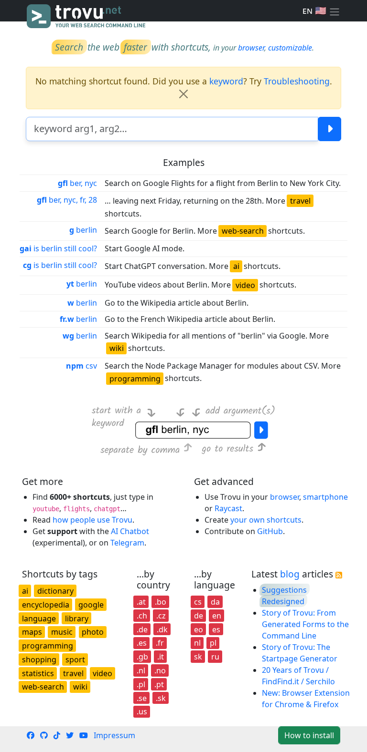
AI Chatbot (130, 531)
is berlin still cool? (58, 248)
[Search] (329, 129)
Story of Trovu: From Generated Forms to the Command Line (305, 624)
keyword (226, 81)
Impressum (114, 735)
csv (81, 366)
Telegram (127, 542)
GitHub (270, 531)
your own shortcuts (266, 520)
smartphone (325, 497)
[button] (334, 11)
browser (251, 47)
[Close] (183, 94)
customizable (290, 47)
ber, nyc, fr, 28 (67, 200)
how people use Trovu (92, 520)
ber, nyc (77, 183)
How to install (309, 735)
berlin (83, 230)
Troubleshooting (297, 81)
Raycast (228, 508)
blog (290, 573)
